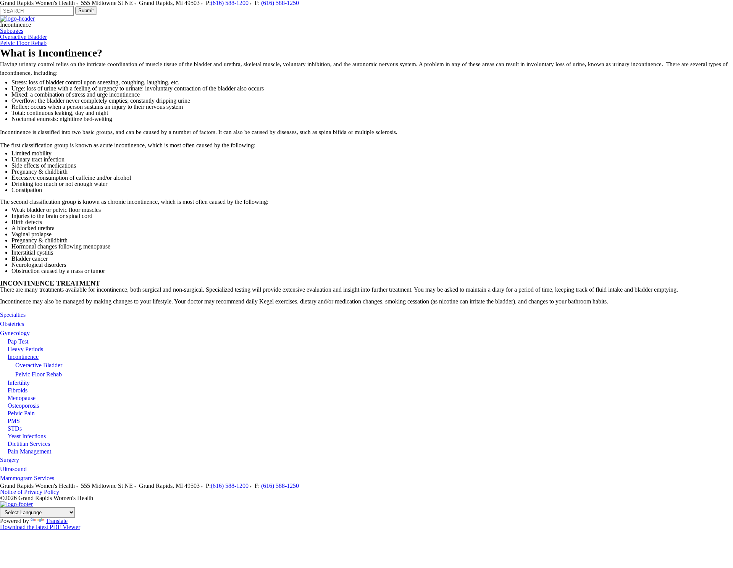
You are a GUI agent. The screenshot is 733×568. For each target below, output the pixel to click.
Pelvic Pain (21, 413)
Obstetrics (12, 324)
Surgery (9, 460)
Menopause (22, 398)
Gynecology (15, 333)
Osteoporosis (23, 405)
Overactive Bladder (23, 37)
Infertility (19, 382)
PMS (14, 421)
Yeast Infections (27, 436)
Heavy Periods (25, 349)
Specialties (13, 314)
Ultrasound (13, 469)
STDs (15, 428)
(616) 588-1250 (280, 485)
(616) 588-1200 (230, 485)
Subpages (11, 31)
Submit (86, 10)
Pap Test (18, 341)
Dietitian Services (29, 444)
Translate (57, 521)
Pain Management (29, 451)
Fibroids (17, 390)
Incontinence (23, 356)
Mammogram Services (27, 478)
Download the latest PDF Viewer (40, 527)
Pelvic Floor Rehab (23, 43)
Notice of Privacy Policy (29, 492)
